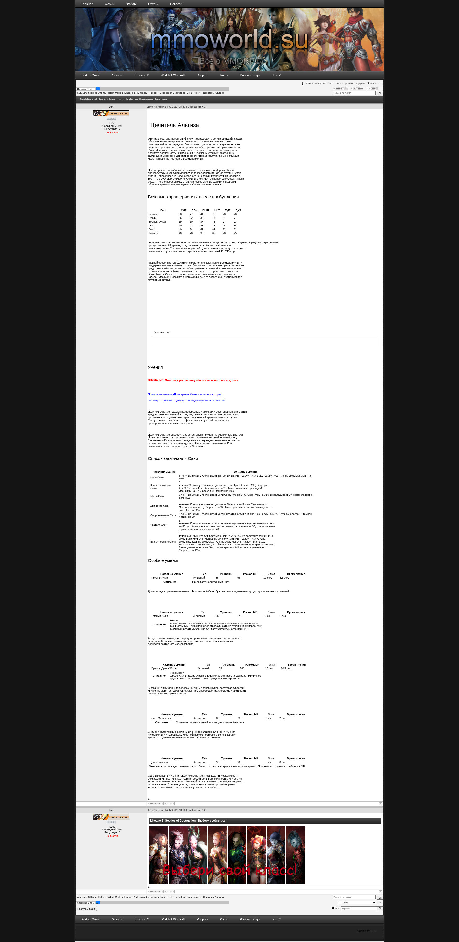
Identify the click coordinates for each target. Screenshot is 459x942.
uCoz (373, 930)
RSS (379, 83)
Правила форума (354, 83)
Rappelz (202, 75)
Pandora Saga (250, 75)
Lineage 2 (142, 75)
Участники (334, 83)
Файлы (131, 4)
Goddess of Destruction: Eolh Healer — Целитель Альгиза (192, 93)
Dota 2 (276, 75)
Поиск (370, 83)
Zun (111, 106)
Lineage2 (142, 93)
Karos (224, 75)
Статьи (153, 4)
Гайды (153, 93)
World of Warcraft (173, 75)
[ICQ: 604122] (169, 803)
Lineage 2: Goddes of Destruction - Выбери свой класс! (188, 820)
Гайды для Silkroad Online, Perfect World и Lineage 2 (105, 93)
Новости (176, 4)
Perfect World (90, 75)
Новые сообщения (315, 83)
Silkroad (117, 75)
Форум (110, 4)
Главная (87, 4)
